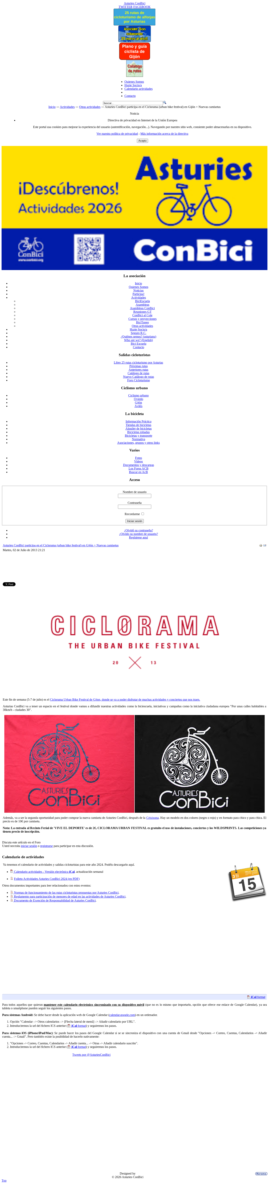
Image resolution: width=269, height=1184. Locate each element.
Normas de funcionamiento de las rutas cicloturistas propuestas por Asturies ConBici (66, 892)
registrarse (46, 846)
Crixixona (152, 817)
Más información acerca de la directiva (164, 133)
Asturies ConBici (134, 3)
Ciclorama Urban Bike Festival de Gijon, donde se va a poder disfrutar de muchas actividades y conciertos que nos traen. (125, 699)
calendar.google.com (122, 1015)
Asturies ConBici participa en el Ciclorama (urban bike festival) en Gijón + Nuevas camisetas (61, 545)
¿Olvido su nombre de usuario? (138, 534)
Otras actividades (89, 107)
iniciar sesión (29, 846)
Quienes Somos (134, 81)
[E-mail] (264, 546)
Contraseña (135, 502)
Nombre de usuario (135, 492)
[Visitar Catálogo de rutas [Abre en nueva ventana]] (134, 75)
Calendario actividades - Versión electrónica (44, 871)
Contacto (130, 96)
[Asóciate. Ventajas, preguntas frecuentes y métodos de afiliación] (134, 41)
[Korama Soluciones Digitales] (260, 1174)
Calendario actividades (138, 88)
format (258, 997)
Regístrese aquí (138, 537)
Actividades (67, 107)
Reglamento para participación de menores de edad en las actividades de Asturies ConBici (69, 896)
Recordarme (132, 514)
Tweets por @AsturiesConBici (91, 1054)
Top (4, 1180)
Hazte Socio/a (133, 85)
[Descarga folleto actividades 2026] (134, 269)
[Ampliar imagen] (69, 811)
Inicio (52, 107)
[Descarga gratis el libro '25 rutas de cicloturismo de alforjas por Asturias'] (134, 24)
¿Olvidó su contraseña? (138, 530)
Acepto (142, 140)
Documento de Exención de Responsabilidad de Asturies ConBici (54, 900)
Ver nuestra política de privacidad (117, 133)
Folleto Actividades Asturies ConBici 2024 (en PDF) (47, 878)
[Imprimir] (260, 546)
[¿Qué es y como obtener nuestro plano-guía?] (134, 59)
